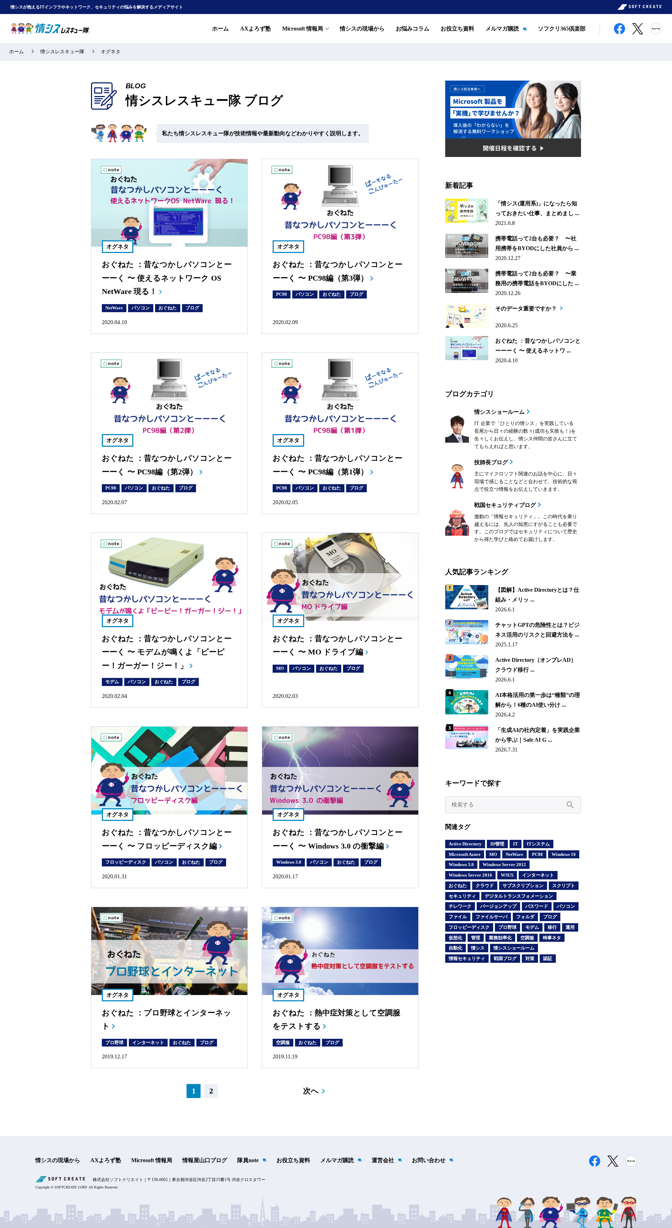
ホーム (220, 29)
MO (280, 668)
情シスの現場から (362, 29)
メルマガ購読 (502, 29)
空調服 (283, 1042)
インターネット (148, 1042)
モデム (112, 681)
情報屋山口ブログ (204, 1160)
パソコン (141, 307)
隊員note (248, 1160)
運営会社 (383, 1160)
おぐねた (168, 307)
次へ (311, 1090)
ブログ (192, 307)
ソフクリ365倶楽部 (562, 29)
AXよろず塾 (255, 29)
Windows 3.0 (288, 862)
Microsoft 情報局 (151, 1160)
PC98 (281, 294)
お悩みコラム (412, 29)
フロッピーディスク (125, 862)
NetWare (114, 307)
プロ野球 (114, 1042)
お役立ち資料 (457, 29)
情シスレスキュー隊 (62, 51)
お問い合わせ (429, 1160)
